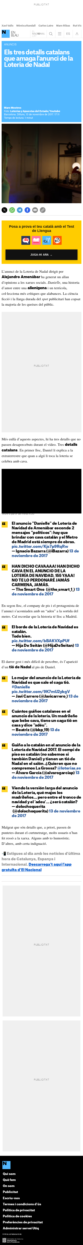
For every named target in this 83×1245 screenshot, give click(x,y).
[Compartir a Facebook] (27, 210)
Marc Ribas (63, 25)
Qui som (9, 1174)
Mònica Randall (26, 25)
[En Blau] (6, 34)
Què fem (9, 1180)
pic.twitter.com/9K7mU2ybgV (41, 692)
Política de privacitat (19, 1210)
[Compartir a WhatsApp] (12, 210)
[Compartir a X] (4, 210)
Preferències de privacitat (23, 1222)
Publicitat (10, 1192)
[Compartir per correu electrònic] (35, 210)
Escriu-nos (11, 1198)
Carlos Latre (45, 25)
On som (9, 1186)
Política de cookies (17, 1216)
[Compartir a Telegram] (20, 210)
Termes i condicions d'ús (22, 1204)
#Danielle (21, 687)
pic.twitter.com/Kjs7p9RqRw (40, 547)
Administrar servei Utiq (21, 1228)
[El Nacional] (41, 1165)
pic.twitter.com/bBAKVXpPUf (40, 641)
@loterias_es (69, 768)
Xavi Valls (7, 25)
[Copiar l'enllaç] (43, 210)
